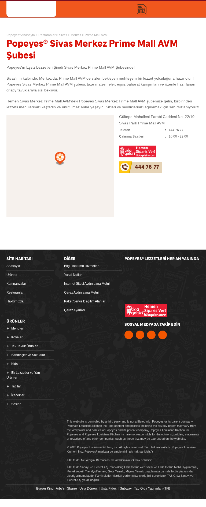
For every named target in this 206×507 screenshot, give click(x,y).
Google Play (182, 270)
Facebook (128, 335)
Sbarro (72, 488)
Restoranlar (15, 292)
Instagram (162, 335)
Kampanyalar (16, 284)
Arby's (60, 488)
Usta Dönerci (88, 488)
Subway (126, 488)
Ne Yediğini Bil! (142, 9)
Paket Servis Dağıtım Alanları (85, 301)
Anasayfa (13, 266)
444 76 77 (147, 167)
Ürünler (11, 275)
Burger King (45, 488)
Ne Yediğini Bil (149, 291)
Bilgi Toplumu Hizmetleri (82, 266)
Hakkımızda (15, 301)
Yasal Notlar (73, 275)
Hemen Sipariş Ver (166, 8)
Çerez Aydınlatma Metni (81, 292)
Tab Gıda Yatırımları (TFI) (152, 488)
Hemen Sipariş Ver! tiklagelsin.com (146, 310)
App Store (143, 270)
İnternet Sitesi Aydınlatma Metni (87, 284)
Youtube (151, 335)
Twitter (140, 335)
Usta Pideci (109, 488)
